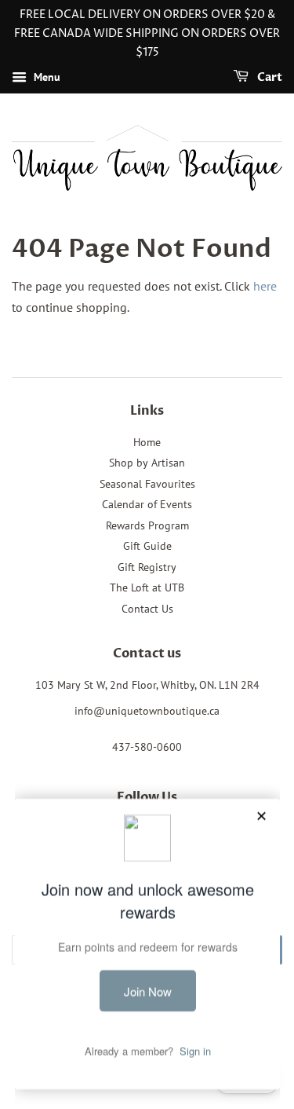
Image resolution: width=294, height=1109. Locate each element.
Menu (45, 78)
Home (147, 442)
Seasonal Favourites (147, 484)
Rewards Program (147, 525)
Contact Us (147, 609)
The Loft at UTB (147, 587)
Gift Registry (147, 567)
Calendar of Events (147, 504)
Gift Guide (147, 546)
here (265, 286)
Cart (268, 78)
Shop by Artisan (147, 463)
